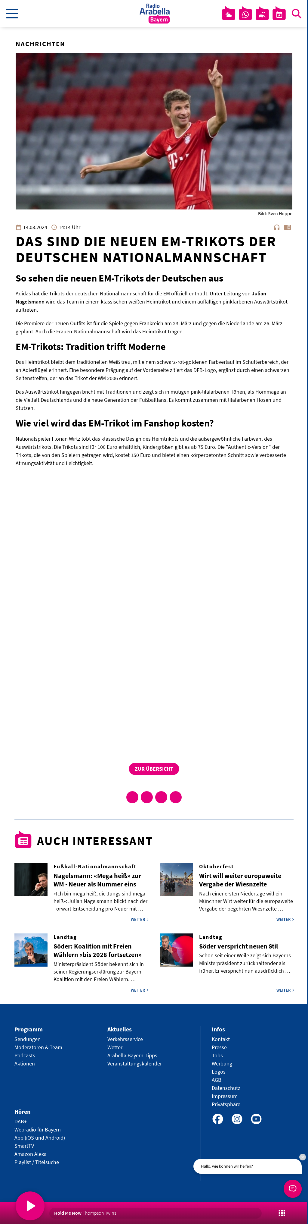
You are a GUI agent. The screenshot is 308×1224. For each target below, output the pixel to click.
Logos (219, 1071)
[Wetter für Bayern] (228, 15)
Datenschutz (226, 1087)
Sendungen (27, 1039)
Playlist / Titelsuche (36, 1162)
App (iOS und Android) (39, 1137)
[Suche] (296, 13)
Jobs (217, 1055)
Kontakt (221, 1039)
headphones (276, 227)
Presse (219, 1047)
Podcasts (24, 1055)
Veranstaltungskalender (134, 1063)
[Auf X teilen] (147, 797)
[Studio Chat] (245, 15)
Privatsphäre (226, 1104)
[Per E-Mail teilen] (176, 797)
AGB (216, 1079)
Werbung (222, 1063)
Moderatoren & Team (38, 1047)
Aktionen (24, 1063)
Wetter (114, 1047)
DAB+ (20, 1121)
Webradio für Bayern (37, 1129)
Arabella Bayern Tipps (132, 1055)
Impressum (225, 1096)
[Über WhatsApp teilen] (161, 797)
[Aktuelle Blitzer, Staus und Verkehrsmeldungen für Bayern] (262, 15)
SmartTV (24, 1145)
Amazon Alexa (30, 1153)
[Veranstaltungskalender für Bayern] (279, 15)
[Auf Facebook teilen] (132, 797)
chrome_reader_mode (287, 227)
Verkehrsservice (125, 1039)
